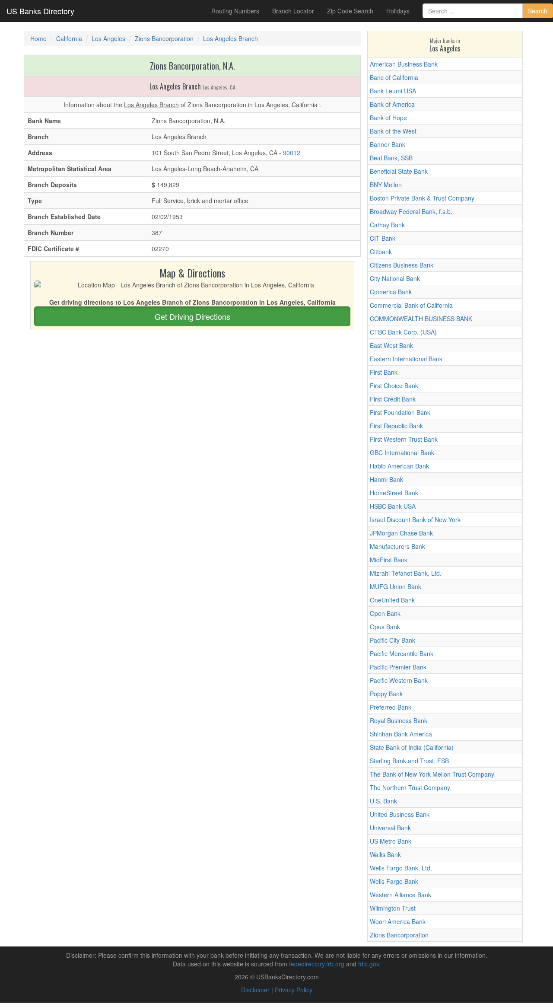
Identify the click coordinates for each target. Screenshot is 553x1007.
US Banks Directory (40, 10)
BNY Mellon (386, 184)
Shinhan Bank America (401, 734)
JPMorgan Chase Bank (401, 533)
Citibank (381, 251)
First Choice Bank (394, 385)
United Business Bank (399, 814)
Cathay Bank (387, 224)
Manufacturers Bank (397, 546)
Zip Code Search (350, 10)
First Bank (383, 372)
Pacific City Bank (392, 640)
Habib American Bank (399, 466)
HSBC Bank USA (393, 506)
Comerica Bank (391, 291)
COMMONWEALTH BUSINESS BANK (421, 318)
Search (537, 10)
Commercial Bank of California (411, 305)
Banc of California (394, 77)
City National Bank (395, 278)
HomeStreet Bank (394, 492)
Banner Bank (387, 144)
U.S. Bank (383, 801)
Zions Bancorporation (399, 935)
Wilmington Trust (393, 908)
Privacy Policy (293, 989)
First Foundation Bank (400, 412)
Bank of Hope (388, 117)
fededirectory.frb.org (316, 963)
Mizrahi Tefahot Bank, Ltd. (406, 573)
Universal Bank (390, 827)
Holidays (398, 10)
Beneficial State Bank (399, 171)
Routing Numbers (235, 10)
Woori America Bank (398, 921)
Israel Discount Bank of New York (415, 519)
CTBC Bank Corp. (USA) (403, 332)
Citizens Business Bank (401, 265)
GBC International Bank (402, 452)
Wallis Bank (385, 854)
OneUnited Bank (392, 600)
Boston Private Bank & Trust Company (422, 198)
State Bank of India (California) (412, 747)
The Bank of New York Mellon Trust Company (432, 774)
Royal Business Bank (398, 720)
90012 (291, 152)
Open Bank (385, 613)
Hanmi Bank (386, 479)
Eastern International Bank (406, 358)
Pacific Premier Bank (398, 667)
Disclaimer (255, 989)
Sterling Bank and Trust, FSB (409, 760)
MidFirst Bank (388, 559)
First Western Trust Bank (404, 439)
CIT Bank (382, 238)
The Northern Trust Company (410, 787)
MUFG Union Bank (395, 586)
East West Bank (391, 345)
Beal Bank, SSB (391, 157)
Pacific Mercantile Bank (401, 653)
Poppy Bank (386, 693)
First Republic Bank (396, 425)
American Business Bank (404, 64)
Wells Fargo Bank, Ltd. (401, 868)
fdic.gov (368, 963)
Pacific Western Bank (399, 680)
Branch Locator (293, 10)
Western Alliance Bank (400, 894)
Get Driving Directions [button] (192, 316)
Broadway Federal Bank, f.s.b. (411, 211)
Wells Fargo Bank (394, 881)
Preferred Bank (390, 707)
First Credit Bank (393, 399)
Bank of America (392, 104)
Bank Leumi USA (393, 90)
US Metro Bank (390, 841)
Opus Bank (385, 626)
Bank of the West (393, 131)
